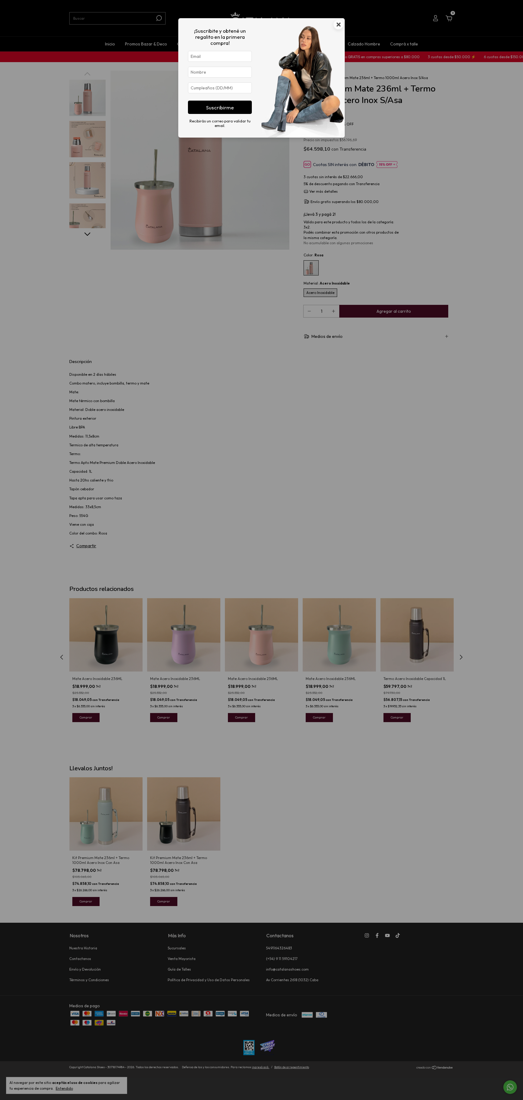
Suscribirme (220, 107)
